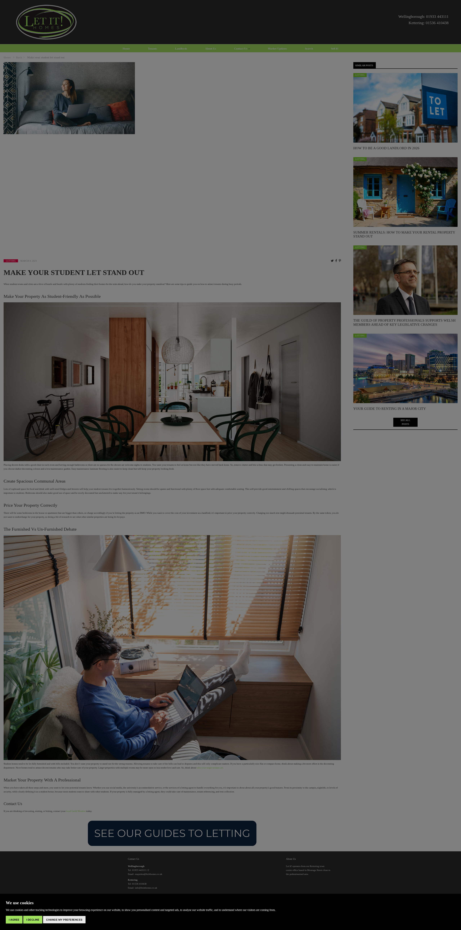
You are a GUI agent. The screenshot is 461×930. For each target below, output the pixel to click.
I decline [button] (32, 919)
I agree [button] (14, 919)
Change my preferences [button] (64, 919)
